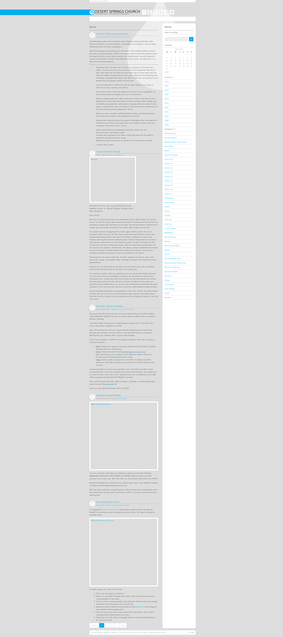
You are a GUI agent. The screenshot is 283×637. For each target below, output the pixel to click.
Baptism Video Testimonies (175, 142)
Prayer (127, 37)
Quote (167, 254)
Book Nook (169, 146)
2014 (167, 99)
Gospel (167, 215)
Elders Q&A (121, 37)
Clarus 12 (168, 172)
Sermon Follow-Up (123, 505)
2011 (167, 112)
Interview (168, 220)
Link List (168, 224)
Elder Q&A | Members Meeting (109, 306)
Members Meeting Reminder (108, 395)
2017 (167, 86)
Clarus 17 (168, 194)
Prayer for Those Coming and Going (112, 34)
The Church (169, 284)
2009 (167, 120)
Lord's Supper (170, 228)
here (117, 357)
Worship (168, 297)
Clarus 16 (168, 189)
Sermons (168, 276)
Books (167, 151)
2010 (167, 116)
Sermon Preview (171, 271)
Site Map (191, 632)
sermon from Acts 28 (111, 509)
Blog (106, 1)
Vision (167, 293)
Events (167, 207)
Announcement (118, 155)
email (122, 483)
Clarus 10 (168, 163)
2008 (167, 125)
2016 (167, 90)
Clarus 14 (168, 181)
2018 (167, 81)
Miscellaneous (170, 237)
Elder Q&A (110, 384)
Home (101, 1)
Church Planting (171, 155)
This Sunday (170, 289)
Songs (167, 280)
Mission (168, 241)
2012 (167, 107)
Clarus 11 (168, 168)
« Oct (167, 72)
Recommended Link (173, 258)
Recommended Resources (175, 263)
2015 (167, 94)
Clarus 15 (168, 185)
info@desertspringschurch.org (133, 352)
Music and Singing (172, 245)
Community (169, 198)
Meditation (169, 233)
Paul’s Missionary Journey (108, 502)
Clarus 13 (168, 176)
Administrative (170, 133)
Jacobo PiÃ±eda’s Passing (108, 152)
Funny (167, 211)
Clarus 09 (168, 159)
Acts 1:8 (141, 607)
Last (123, 625)
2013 (167, 103)
